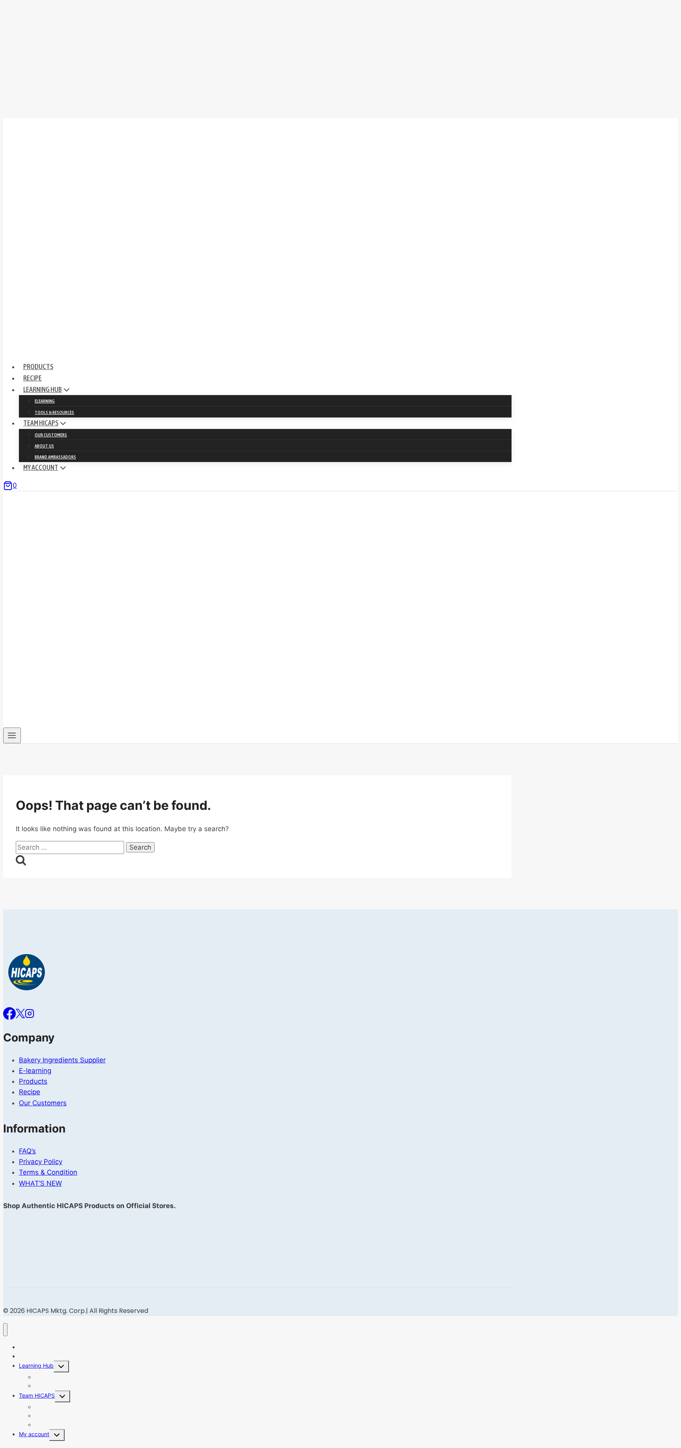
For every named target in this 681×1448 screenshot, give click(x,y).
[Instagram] (29, 1013)
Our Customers (51, 435)
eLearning (45, 401)
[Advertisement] (340, 59)
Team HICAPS (37, 1395)
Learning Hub (36, 1365)
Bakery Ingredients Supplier (62, 1060)
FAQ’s (27, 1151)
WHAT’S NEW (40, 1183)
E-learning (35, 1071)
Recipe (32, 378)
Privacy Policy (40, 1162)
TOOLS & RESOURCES (54, 412)
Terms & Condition (48, 1172)
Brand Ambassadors (55, 457)
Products (38, 366)
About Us (44, 446)
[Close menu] (5, 1329)
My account (34, 1434)
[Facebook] (9, 1013)
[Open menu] (12, 735)
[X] (20, 1013)
